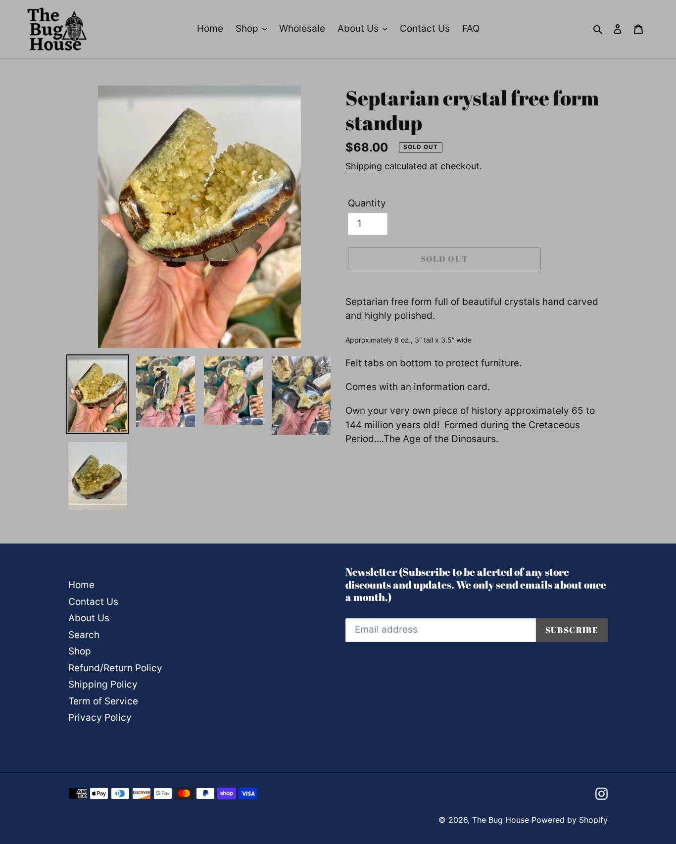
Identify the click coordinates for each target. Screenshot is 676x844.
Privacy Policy (100, 717)
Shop (79, 651)
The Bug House (500, 820)
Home (81, 585)
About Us (88, 618)
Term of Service (103, 701)
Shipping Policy (103, 684)
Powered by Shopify (569, 820)
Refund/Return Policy (115, 668)
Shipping (363, 166)
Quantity (367, 203)
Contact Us (93, 601)
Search (83, 635)
